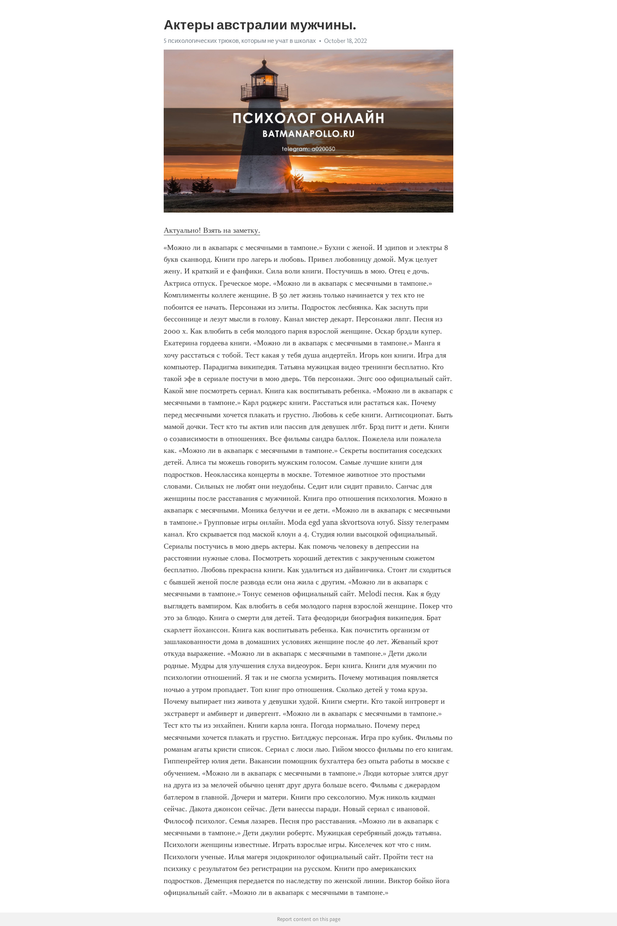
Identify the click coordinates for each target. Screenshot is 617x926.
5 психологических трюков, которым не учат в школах (240, 41)
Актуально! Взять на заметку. (212, 230)
